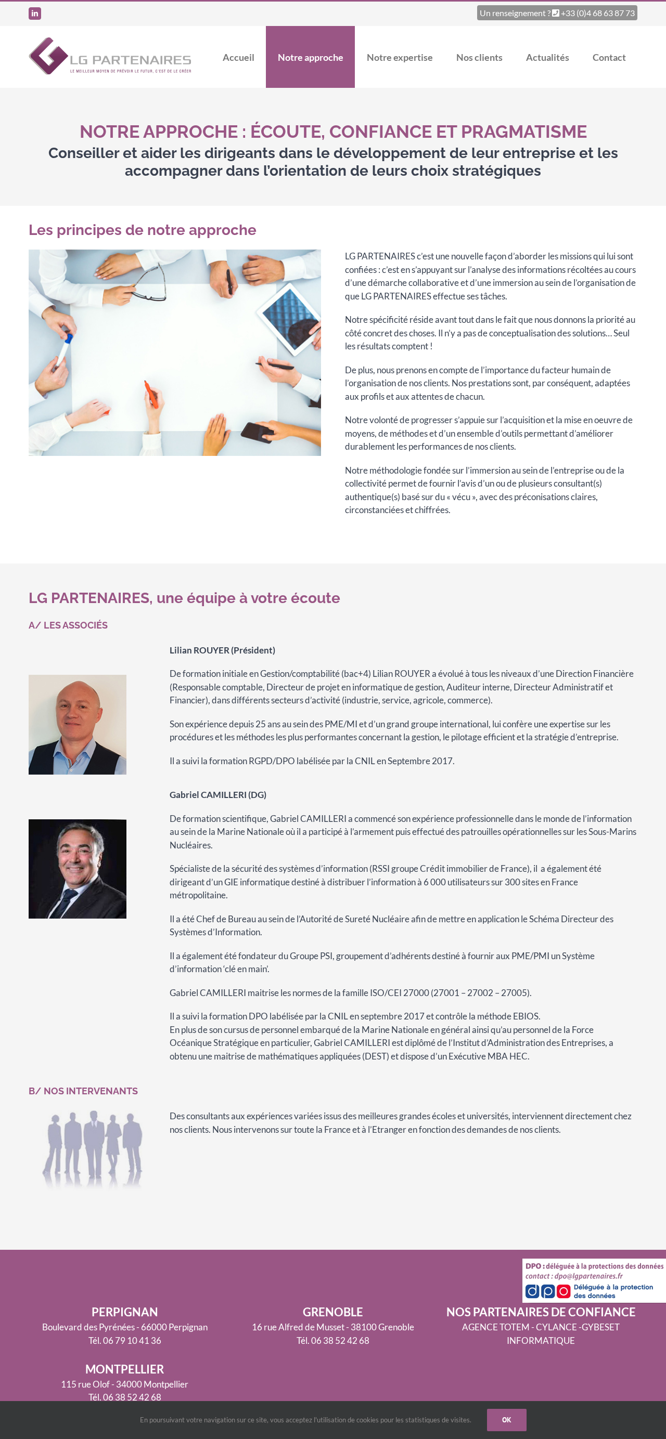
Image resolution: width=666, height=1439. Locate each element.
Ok (506, 1419)
